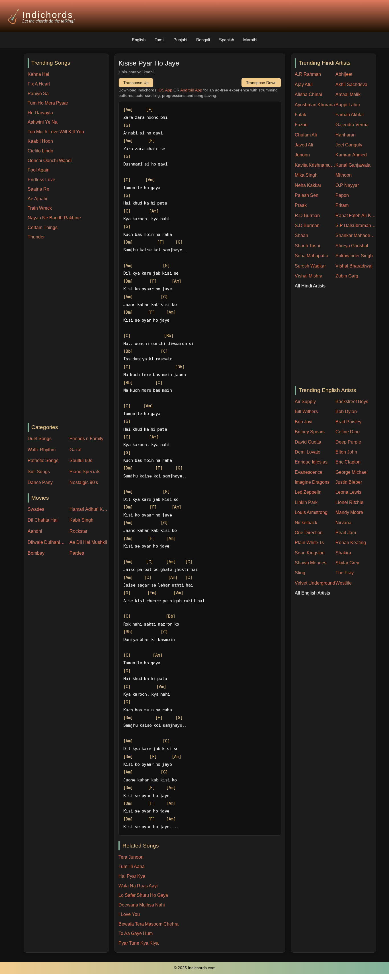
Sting (300, 572)
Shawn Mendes (310, 562)
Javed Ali (304, 144)
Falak (300, 114)
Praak (301, 205)
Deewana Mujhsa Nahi (141, 904)
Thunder (36, 236)
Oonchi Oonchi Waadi (50, 160)
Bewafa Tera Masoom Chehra (148, 924)
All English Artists (312, 593)
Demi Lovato (307, 452)
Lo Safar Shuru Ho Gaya (143, 895)
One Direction (309, 532)
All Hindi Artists (310, 285)
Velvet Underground (315, 583)
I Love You (129, 914)
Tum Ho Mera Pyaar (48, 103)
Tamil (159, 39)
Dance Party (40, 482)
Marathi (250, 39)
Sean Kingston (310, 552)
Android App (191, 90)
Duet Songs (40, 438)
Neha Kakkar (308, 185)
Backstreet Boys (351, 401)
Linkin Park (306, 502)
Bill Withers (306, 411)
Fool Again (39, 170)
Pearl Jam (345, 532)
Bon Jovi (303, 421)
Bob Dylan (346, 411)
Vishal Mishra (308, 275)
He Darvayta (40, 112)
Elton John (346, 452)
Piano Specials (84, 471)
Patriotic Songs (43, 460)
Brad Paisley (348, 421)
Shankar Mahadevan (355, 235)
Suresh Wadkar (310, 266)
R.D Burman (307, 215)
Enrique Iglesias (311, 462)
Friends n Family (86, 438)
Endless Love (41, 179)
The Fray (344, 572)
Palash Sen (306, 195)
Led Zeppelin (308, 492)
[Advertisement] (68, 331)
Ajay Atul (304, 84)
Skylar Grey (347, 562)
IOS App (164, 90)
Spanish (226, 39)
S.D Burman (307, 225)
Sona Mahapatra (311, 255)
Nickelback (306, 522)
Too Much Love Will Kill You (56, 131)
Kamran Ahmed (351, 154)
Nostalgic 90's (83, 482)
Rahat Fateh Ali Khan (355, 215)
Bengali (203, 39)
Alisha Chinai (308, 94)
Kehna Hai (38, 74)
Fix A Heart (39, 83)
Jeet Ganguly (348, 144)
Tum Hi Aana (131, 866)
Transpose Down (261, 82)
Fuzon (301, 124)
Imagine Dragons (312, 482)
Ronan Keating (350, 542)
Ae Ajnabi (37, 198)
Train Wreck (40, 208)
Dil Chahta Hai (43, 520)
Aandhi (35, 531)
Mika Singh (306, 175)
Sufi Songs (39, 471)
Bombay (36, 553)
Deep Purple (348, 442)
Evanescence (308, 472)
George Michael (351, 472)
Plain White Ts (309, 542)
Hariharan (345, 134)
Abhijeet (343, 74)
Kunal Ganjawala (352, 165)
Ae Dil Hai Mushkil (88, 542)
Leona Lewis (348, 492)
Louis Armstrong (311, 512)
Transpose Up (136, 82)
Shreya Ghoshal (351, 245)
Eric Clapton (348, 462)
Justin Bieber (348, 482)
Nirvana (343, 522)
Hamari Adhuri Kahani (89, 509)
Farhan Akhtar (349, 114)
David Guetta (308, 442)
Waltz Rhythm (42, 449)
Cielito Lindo (40, 150)
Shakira (343, 552)
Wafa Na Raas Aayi (138, 885)
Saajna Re (38, 189)
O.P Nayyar (347, 185)
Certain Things (43, 227)
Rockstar (78, 531)
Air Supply (305, 401)
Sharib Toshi (307, 245)
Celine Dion (347, 431)
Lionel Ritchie (349, 502)
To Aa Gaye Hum (135, 933)
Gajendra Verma (351, 124)
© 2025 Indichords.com (195, 968)
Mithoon (343, 175)
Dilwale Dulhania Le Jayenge (47, 542)
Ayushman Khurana (315, 104)
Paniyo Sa (38, 93)
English (139, 39)
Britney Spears (310, 431)
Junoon (302, 154)
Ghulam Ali (306, 134)
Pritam (342, 205)
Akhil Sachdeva (351, 84)
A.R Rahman (308, 74)
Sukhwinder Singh (354, 255)
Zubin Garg (346, 275)
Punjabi (180, 39)
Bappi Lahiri (347, 104)
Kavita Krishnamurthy (315, 165)
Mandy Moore (349, 512)
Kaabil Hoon (40, 141)
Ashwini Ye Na (43, 122)
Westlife (343, 583)
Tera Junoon (131, 857)
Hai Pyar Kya (131, 876)
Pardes (76, 553)
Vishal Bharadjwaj (353, 266)
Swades (36, 509)
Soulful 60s (80, 460)
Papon (342, 195)
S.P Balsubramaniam (355, 225)
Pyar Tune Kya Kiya (138, 943)
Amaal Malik (348, 94)
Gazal (75, 449)
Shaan (301, 235)
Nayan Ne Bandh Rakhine (54, 217)
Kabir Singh (81, 520)
